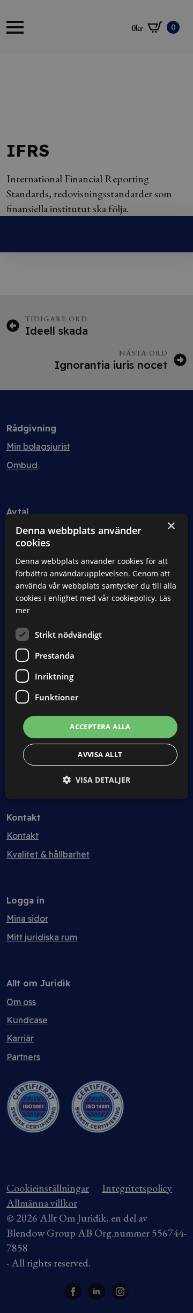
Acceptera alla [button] (100, 726)
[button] (96, 780)
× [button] (171, 526)
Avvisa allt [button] (100, 754)
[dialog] (96, 656)
